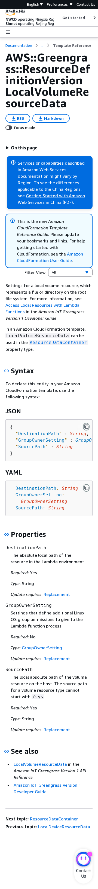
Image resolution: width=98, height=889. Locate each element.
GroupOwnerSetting (42, 647)
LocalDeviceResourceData (64, 826)
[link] (72, 45)
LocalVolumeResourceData (40, 764)
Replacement (57, 594)
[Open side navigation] (8, 32)
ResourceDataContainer (54, 819)
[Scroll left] (58, 17)
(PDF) (68, 202)
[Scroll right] (94, 17)
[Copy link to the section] (6, 371)
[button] (21, 147)
